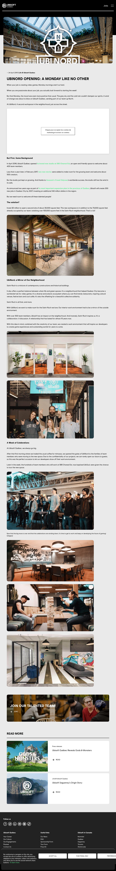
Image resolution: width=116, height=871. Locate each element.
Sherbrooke (82, 847)
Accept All (53, 856)
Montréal (81, 837)
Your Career (7, 837)
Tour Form (44, 844)
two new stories (45, 172)
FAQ (42, 839)
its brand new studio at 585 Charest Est (53, 163)
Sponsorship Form (47, 842)
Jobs (106, 5)
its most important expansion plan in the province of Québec (64, 188)
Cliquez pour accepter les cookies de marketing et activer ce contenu (58, 131)
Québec (80, 839)
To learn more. (15, 863)
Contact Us (7, 847)
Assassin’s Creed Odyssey (57, 180)
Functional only (82, 856)
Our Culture (7, 839)
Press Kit (43, 847)
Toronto (80, 844)
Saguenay (81, 842)
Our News (44, 837)
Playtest (6, 844)
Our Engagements (9, 842)
